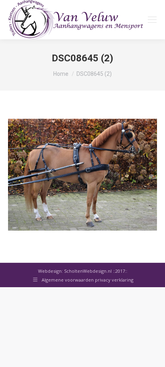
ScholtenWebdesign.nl (88, 271)
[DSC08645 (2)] (82, 175)
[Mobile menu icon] (152, 19)
